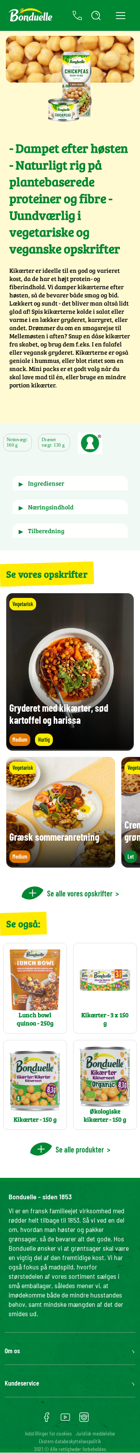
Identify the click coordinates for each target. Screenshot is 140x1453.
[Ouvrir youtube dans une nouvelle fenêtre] (65, 1419)
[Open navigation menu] (120, 15)
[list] (70, 812)
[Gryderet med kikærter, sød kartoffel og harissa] (70, 747)
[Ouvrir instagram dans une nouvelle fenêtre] (84, 1419)
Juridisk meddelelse (96, 1433)
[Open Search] (96, 15)
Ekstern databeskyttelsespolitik (70, 1441)
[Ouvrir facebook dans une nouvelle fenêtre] (46, 1419)
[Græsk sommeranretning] (60, 864)
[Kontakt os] (77, 15)
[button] (70, 483)
